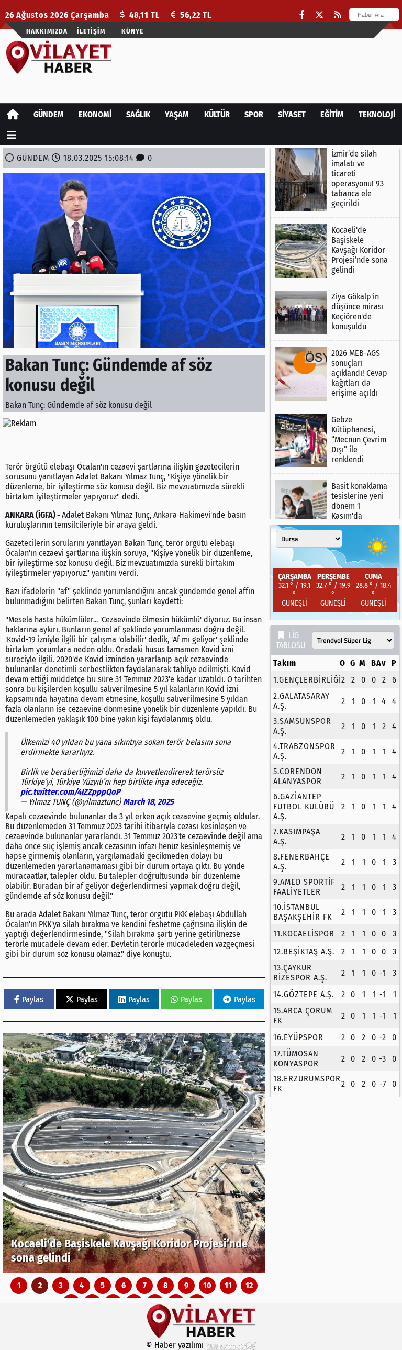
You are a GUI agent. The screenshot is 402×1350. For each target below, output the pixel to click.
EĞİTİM (332, 114)
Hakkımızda (47, 31)
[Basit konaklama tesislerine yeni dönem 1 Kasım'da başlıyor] (335, 507)
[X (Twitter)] (319, 15)
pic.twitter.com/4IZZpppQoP (70, 792)
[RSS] (337, 15)
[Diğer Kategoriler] (11, 135)
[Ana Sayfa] (13, 114)
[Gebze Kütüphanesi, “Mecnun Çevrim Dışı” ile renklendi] (335, 440)
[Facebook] (302, 15)
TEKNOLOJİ (377, 114)
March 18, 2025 (148, 802)
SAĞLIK (138, 114)
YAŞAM (177, 114)
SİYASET (292, 114)
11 (228, 1285)
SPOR (253, 114)
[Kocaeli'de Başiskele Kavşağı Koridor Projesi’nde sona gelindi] (134, 1153)
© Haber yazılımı (176, 1345)
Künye (132, 31)
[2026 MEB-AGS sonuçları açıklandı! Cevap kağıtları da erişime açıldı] (335, 374)
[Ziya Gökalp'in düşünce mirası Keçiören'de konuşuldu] (335, 312)
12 (249, 1285)
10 (207, 1285)
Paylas (32, 1000)
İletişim (91, 31)
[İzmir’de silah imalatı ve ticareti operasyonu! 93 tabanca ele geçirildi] (335, 179)
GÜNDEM (49, 114)
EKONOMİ (95, 114)
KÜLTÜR (217, 114)
